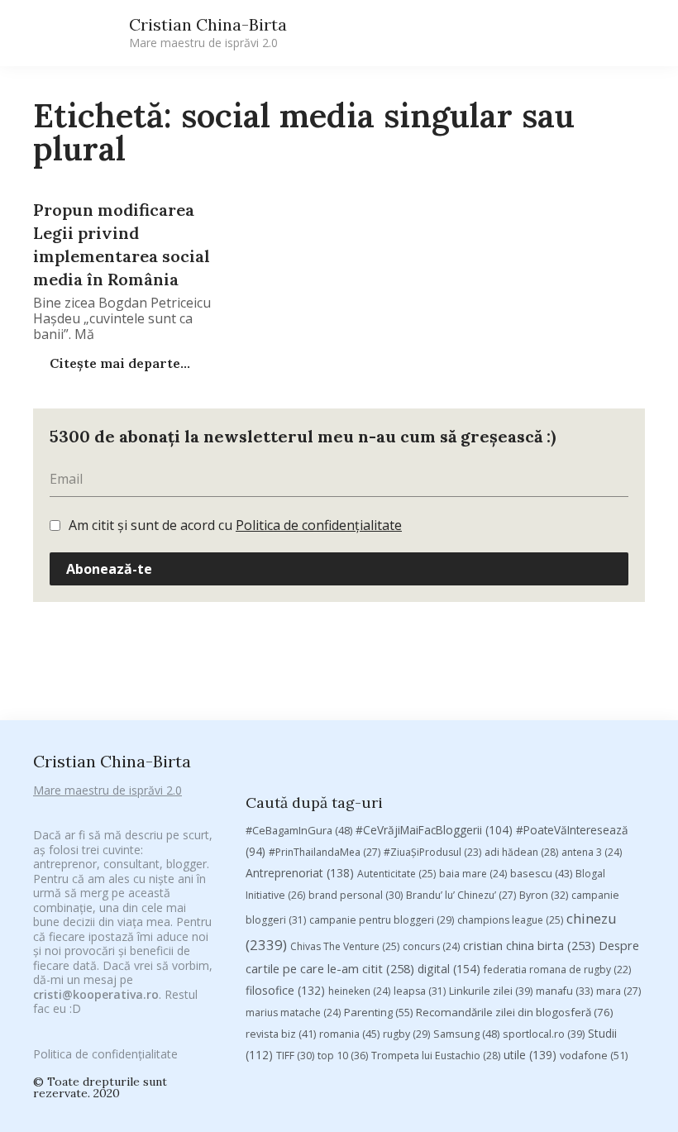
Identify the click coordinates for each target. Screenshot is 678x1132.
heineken (359, 991)
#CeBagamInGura (299, 830)
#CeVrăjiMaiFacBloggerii (434, 830)
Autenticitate (396, 874)
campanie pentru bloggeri (381, 920)
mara (618, 991)
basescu (541, 873)
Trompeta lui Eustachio (435, 1055)
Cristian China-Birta (208, 32)
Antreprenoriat (300, 873)
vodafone (594, 1055)
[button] (489, 33)
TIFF (295, 1055)
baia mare (473, 874)
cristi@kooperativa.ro (96, 994)
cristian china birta (529, 945)
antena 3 (591, 852)
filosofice (285, 990)
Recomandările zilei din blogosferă (515, 1012)
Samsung (466, 1033)
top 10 (343, 1055)
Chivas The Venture (344, 946)
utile (530, 1055)
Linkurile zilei (490, 991)
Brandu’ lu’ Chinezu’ (461, 895)
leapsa (420, 991)
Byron (543, 895)
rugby (406, 1034)
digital (449, 969)
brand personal (355, 895)
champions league (510, 920)
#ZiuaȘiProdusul (432, 852)
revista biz (281, 1033)
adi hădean (521, 852)
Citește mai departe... (118, 363)
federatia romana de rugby (557, 969)
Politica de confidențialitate (319, 525)
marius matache (293, 1012)
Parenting (378, 1012)
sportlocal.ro (544, 1034)
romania (349, 1033)
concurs (431, 946)
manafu (564, 991)
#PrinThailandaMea (324, 852)
